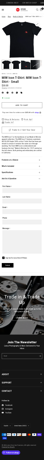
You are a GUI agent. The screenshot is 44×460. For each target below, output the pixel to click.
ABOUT (5, 374)
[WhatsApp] (17, 92)
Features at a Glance (10, 160)
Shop (9, 16)
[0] (40, 10)
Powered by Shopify (8, 447)
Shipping (4, 88)
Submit (7, 265)
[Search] (37, 10)
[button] (22, 318)
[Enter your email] (40, 356)
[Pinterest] (12, 92)
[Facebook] (3, 92)
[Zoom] (37, 24)
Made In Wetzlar (18, 16)
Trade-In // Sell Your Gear (23, 130)
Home (3, 16)
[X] (8, 92)
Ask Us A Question (9, 178)
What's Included (8, 166)
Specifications (7, 172)
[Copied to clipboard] (21, 92)
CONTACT (7, 391)
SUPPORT (7, 382)
